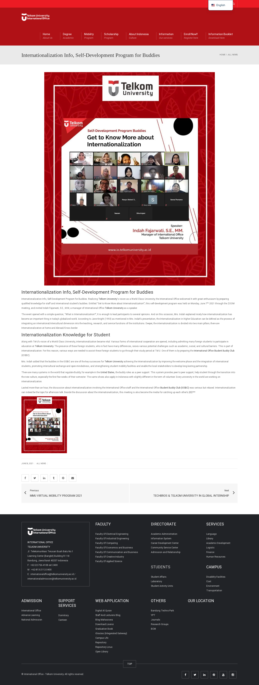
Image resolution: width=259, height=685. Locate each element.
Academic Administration (164, 534)
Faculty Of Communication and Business (116, 552)
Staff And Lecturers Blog (107, 615)
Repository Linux (103, 647)
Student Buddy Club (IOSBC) (174, 387)
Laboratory (156, 581)
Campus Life (101, 638)
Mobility (89, 36)
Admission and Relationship (165, 552)
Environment (212, 586)
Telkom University (107, 299)
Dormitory (63, 615)
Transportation (214, 590)
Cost (208, 581)
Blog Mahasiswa (104, 619)
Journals (155, 619)
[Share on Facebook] (25, 478)
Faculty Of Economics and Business (114, 547)
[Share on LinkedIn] (44, 478)
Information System (161, 538)
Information (166, 36)
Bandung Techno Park (162, 610)
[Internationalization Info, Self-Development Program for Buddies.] (35, 17)
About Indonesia (139, 36)
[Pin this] (63, 478)
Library (209, 538)
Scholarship (111, 36)
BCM (153, 629)
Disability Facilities (215, 577)
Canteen (62, 620)
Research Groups (160, 624)
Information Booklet (221, 36)
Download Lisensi (104, 624)
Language (211, 534)
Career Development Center (165, 543)
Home (48, 36)
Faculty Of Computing (106, 543)
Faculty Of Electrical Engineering (111, 534)
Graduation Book (104, 629)
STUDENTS (160, 567)
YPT (153, 615)
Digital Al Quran (103, 610)
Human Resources (215, 556)
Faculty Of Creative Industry (109, 556)
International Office (31, 610)
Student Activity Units (162, 586)
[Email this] (72, 478)
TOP (129, 663)
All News (41, 463)
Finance (210, 552)
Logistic (210, 547)
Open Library (101, 651)
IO (190, 392)
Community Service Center (164, 547)
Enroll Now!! (191, 36)
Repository (100, 642)
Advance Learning (30, 615)
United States (107, 372)
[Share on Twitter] (34, 478)
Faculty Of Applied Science (108, 561)
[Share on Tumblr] (53, 478)
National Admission (31, 619)
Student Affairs (158, 577)
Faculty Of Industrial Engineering (112, 538)
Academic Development (218, 543)
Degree (68, 36)
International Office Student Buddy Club (214, 350)
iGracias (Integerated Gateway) (111, 633)
